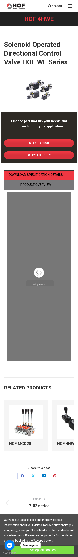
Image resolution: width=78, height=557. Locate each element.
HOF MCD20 (20, 474)
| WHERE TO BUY (41, 155)
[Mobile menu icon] (70, 6)
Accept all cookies (43, 550)
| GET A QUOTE (41, 143)
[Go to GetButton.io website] (9, 553)
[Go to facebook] (10, 545)
